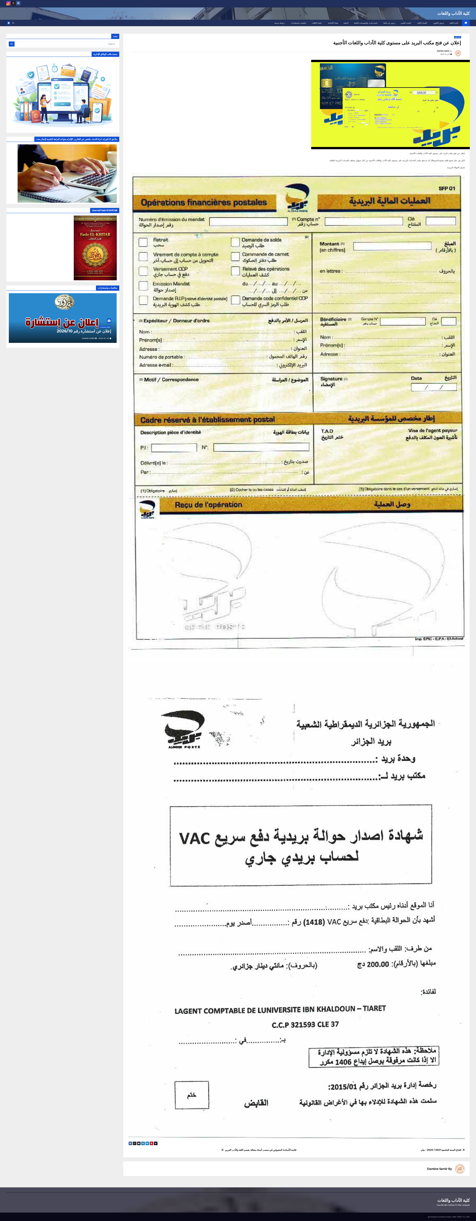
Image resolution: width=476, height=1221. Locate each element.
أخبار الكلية (457, 37)
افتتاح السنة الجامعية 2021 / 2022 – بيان (441, 1150)
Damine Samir (443, 51)
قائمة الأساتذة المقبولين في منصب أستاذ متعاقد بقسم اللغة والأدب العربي (260, 1150)
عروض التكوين (438, 23)
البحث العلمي (406, 23)
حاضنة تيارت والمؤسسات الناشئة (366, 23)
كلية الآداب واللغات (453, 13)
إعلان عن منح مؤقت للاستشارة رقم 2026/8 (75, 331)
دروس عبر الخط (389, 23)
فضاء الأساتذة (333, 23)
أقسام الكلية (422, 23)
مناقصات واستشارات (298, 23)
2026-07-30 (104, 338)
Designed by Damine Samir (440, 1217)
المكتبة (345, 23)
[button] (13, 23)
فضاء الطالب (316, 23)
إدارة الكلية (454, 23)
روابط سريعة (279, 23)
